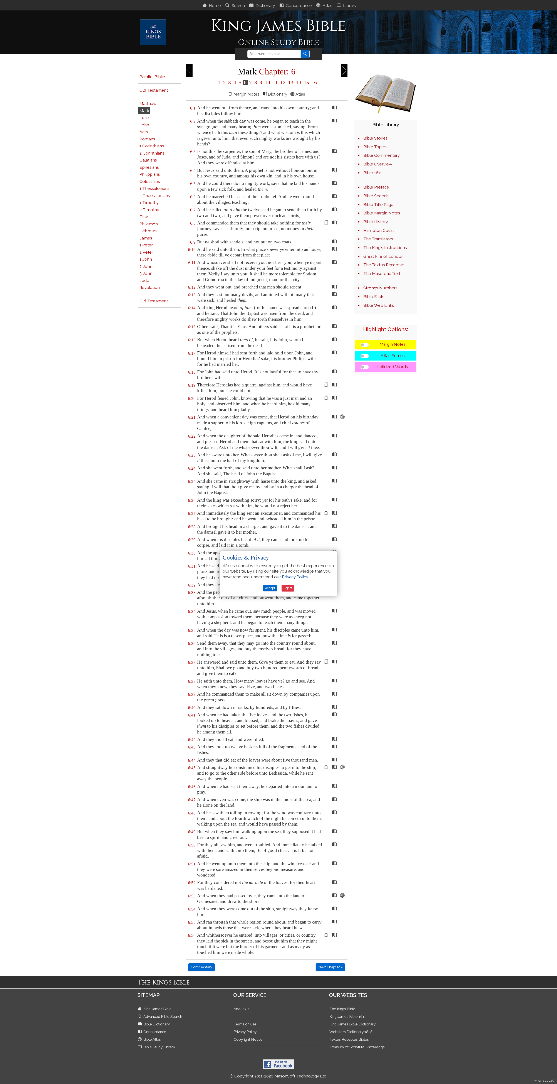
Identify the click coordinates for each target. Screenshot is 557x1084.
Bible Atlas (152, 1039)
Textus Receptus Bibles (349, 1039)
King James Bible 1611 (347, 1016)
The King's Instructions (385, 247)
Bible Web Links (378, 305)
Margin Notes (393, 344)
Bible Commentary (381, 155)
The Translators (378, 238)
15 (306, 82)
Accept (270, 588)
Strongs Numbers (380, 287)
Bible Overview (377, 164)
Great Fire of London (383, 256)
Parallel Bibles (152, 76)
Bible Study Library (159, 1047)
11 (275, 82)
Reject (288, 588)
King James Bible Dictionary (352, 1024)
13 (291, 82)
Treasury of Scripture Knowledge (357, 1047)
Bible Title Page (378, 204)
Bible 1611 (372, 172)
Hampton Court (378, 230)
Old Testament (153, 90)
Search (238, 5)
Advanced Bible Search (162, 1016)
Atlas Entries (393, 355)
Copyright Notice (248, 1039)
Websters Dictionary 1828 (350, 1032)
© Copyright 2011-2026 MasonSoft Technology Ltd (278, 1076)
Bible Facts (373, 296)
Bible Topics (375, 146)
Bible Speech (376, 195)
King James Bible (157, 1009)
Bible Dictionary (156, 1024)
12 (283, 82)
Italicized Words (392, 366)
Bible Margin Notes (381, 213)
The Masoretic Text (381, 273)
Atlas (326, 5)
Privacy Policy (245, 1032)
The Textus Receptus (383, 264)
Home (214, 5)
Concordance (298, 5)
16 (313, 82)
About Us (241, 1009)
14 (298, 82)
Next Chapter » (330, 967)
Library (349, 5)
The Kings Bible (342, 1009)
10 (267, 82)
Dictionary (264, 5)
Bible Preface (376, 187)
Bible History (375, 221)
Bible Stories (375, 138)
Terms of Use (245, 1024)
